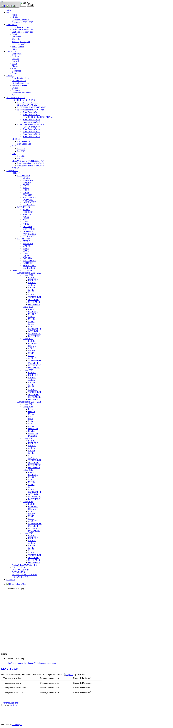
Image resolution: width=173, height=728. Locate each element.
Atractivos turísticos (20, 78)
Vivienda (16, 39)
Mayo (30, 419)
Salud (14, 34)
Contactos (10, 579)
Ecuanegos (17, 724)
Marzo (31, 414)
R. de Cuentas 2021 (31, 114)
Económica (16, 54)
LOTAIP (16, 173)
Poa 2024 (21, 156)
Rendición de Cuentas (15, 97)
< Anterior (5, 703)
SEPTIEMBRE (29, 197)
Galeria (15, 95)
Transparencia (12, 170)
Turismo (10, 76)
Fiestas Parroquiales (20, 83)
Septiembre (33, 428)
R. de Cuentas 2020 (31, 119)
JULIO (26, 192)
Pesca (14, 63)
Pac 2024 (21, 149)
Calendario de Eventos (21, 93)
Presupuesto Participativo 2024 (30, 163)
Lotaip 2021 (28, 307)
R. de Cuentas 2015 (31, 136)
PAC (14, 146)
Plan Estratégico (24, 144)
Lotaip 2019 (28, 533)
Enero (30, 409)
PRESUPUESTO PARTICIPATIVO (28, 161)
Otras (14, 73)
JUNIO (26, 190)
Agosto (31, 426)
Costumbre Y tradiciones (22, 29)
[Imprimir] (68, 674)
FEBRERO (28, 180)
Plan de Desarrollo (25, 141)
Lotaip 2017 (28, 470)
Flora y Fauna (18, 46)
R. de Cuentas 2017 (31, 131)
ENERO (26, 178)
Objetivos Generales (20, 20)
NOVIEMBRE (29, 202)
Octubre (31, 431)
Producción (11, 51)
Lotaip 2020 (28, 338)
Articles (13, 705)
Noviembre (33, 433)
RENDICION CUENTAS (23, 100)
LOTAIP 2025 (23, 207)
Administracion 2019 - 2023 (29, 273)
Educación (16, 37)
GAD (8, 12)
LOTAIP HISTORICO (22, 270)
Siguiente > (15, 703)
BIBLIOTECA (18, 567)
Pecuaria (15, 58)
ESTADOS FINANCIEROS (24, 574)
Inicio (8, 10)
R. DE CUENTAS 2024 (27, 105)
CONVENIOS (18, 572)
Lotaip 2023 (28, 370)
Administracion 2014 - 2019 (29, 402)
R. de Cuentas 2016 (31, 134)
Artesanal (16, 68)
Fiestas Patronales (19, 85)
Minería (15, 66)
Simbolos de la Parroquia (22, 32)
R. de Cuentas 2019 (31, 127)
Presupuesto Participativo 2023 (30, 166)
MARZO (27, 183)
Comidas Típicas (19, 80)
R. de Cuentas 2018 (31, 129)
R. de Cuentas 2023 (31, 122)
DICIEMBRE (29, 204)
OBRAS (15, 168)
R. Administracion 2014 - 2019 (30, 124)
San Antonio (11, 24)
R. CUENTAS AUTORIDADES (31, 107)
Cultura (15, 88)
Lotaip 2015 (28, 407)
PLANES (16, 139)
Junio (30, 421)
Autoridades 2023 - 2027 (22, 22)
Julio (30, 424)
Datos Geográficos (20, 44)
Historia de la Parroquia (22, 27)
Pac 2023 (21, 151)
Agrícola (15, 56)
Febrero (31, 411)
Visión (14, 15)
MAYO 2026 (9, 669)
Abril (30, 416)
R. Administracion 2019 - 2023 (30, 110)
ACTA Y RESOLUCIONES (24, 565)
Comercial (16, 71)
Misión (15, 17)
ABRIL (26, 185)
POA (14, 153)
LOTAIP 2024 (23, 239)
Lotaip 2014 (28, 404)
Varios (14, 49)
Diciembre (32, 436)
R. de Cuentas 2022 (31, 112)
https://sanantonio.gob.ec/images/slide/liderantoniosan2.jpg (31, 663)
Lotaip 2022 (28, 275)
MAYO (26, 187)
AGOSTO (27, 195)
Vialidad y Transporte (21, 41)
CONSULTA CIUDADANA (41, 117)
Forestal (15, 61)
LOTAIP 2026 (23, 175)
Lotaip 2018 (28, 501)
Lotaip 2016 (28, 438)
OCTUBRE (28, 200)
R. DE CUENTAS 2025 (27, 102)
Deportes (16, 90)
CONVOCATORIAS (21, 570)
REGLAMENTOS (20, 577)
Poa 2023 (21, 158)
